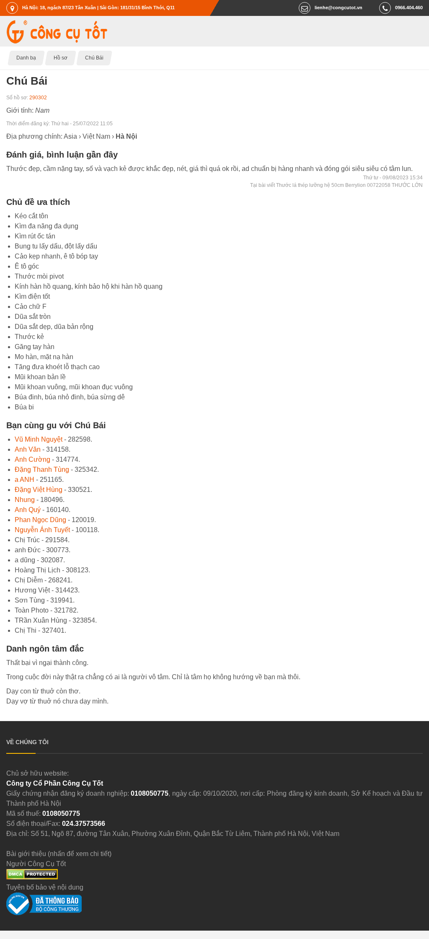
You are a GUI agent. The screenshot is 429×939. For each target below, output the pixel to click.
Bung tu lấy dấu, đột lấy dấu (56, 246)
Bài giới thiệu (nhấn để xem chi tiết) (58, 853)
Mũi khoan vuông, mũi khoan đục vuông (74, 387)
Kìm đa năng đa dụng (46, 226)
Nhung (25, 499)
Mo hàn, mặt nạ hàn (44, 356)
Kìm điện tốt (32, 296)
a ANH (24, 479)
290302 (38, 98)
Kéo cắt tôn (31, 216)
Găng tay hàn (34, 346)
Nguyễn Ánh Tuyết (42, 529)
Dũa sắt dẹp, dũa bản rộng (54, 326)
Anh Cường (32, 459)
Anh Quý (28, 509)
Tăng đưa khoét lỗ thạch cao (57, 366)
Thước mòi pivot (39, 276)
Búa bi (24, 407)
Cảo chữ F (31, 306)
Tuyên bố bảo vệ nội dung (44, 887)
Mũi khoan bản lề (40, 376)
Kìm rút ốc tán (35, 236)
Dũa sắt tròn (33, 316)
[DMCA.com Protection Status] (32, 877)
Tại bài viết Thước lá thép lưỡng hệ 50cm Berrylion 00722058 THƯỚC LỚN (336, 185)
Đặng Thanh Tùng (42, 469)
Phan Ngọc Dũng (40, 519)
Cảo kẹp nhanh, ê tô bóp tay (56, 256)
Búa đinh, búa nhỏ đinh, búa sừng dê (70, 397)
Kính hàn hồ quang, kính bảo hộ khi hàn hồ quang (89, 286)
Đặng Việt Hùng (38, 489)
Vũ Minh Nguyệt (38, 439)
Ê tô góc (27, 266)
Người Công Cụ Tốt (36, 863)
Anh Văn (28, 449)
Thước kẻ (29, 336)
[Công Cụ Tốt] (56, 41)
